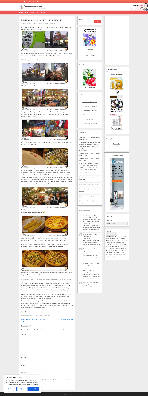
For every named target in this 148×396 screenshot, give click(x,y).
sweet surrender (40, 23)
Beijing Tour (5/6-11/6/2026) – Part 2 (89, 153)
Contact (32, 12)
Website (23, 372)
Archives (108, 231)
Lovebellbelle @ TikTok (89, 114)
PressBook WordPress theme (88, 394)
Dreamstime (116, 144)
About (26, 12)
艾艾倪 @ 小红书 (89, 119)
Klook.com (90, 49)
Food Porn (26, 315)
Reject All (22, 389)
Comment (24, 334)
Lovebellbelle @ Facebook (89, 106)
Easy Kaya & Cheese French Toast (88, 184)
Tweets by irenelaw (89, 55)
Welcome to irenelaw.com (33, 6)
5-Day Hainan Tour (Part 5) (86, 201)
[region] (22, 384)
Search (81, 19)
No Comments (51, 23)
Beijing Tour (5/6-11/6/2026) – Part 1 (89, 158)
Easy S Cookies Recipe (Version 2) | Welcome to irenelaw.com (90, 217)
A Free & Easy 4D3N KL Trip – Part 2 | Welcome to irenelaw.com (91, 266)
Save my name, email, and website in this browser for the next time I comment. (46, 380)
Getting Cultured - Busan (36, 315)
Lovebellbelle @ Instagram (89, 102)
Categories (109, 220)
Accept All (33, 389)
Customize (11, 389)
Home (21, 12)
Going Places (47, 315)
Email (23, 365)
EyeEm (117, 146)
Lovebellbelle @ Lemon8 (90, 123)
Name (23, 358)
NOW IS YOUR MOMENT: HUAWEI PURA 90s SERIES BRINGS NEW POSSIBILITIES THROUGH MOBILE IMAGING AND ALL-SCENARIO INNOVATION (88, 168)
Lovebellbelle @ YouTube (90, 110)
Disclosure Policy (41, 12)
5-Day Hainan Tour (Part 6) (86, 196)
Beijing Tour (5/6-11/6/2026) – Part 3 (89, 137)
